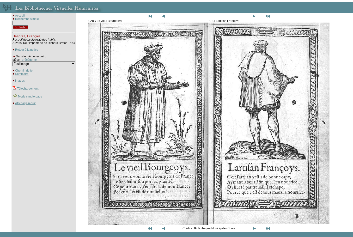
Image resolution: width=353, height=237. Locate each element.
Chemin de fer (24, 70)
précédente (29, 59)
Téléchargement (27, 88)
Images (20, 80)
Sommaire (22, 74)
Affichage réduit (25, 103)
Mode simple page (30, 96)
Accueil (20, 15)
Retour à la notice (26, 49)
